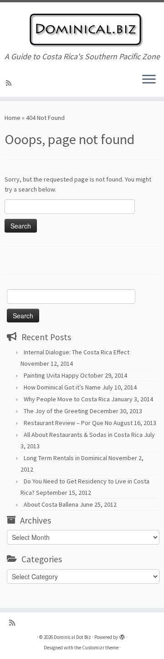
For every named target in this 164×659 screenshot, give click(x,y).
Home (12, 118)
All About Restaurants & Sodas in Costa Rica (83, 435)
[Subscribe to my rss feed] (10, 83)
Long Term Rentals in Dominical (65, 458)
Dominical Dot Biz (72, 637)
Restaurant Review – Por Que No (68, 423)
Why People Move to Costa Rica (67, 399)
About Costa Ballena (51, 504)
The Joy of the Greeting (56, 411)
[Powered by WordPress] (122, 635)
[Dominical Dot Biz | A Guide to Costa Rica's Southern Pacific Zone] (82, 27)
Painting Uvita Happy (51, 375)
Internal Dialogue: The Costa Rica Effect (76, 352)
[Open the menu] (149, 80)
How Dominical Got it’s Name (62, 387)
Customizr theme (100, 647)
